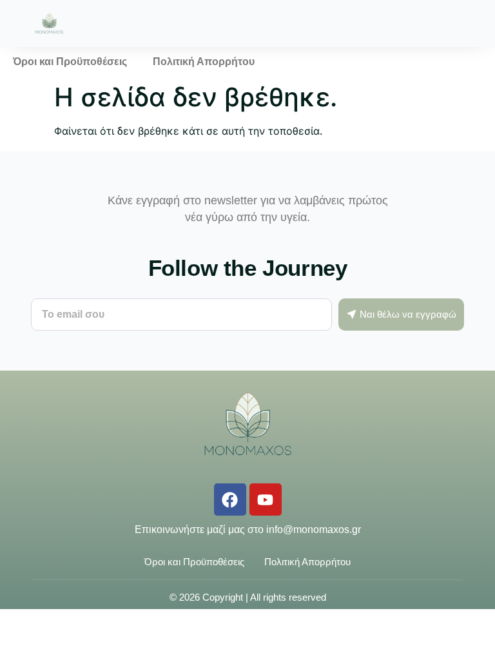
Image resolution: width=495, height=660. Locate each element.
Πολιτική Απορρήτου (204, 61)
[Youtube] (265, 499)
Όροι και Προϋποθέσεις (70, 61)
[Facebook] (230, 499)
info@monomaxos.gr (313, 529)
